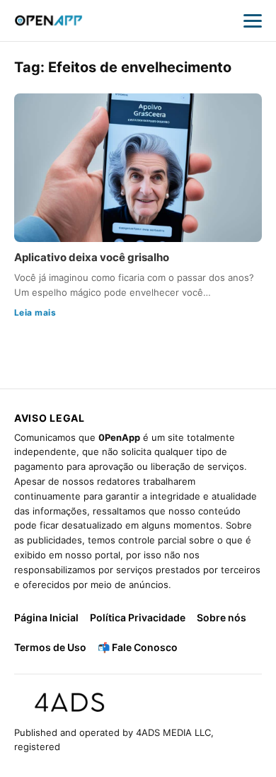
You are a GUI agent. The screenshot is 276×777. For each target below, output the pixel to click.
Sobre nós (221, 617)
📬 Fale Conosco (138, 647)
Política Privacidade (137, 617)
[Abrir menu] (252, 20)
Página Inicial (46, 617)
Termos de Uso (50, 647)
